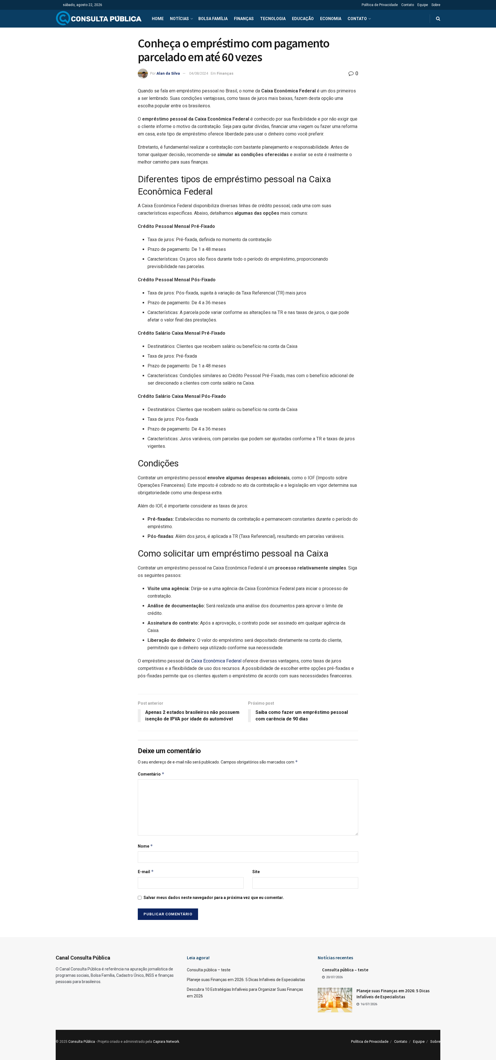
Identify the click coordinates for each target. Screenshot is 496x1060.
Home (158, 18)
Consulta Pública (81, 1042)
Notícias (179, 18)
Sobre (435, 5)
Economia (330, 18)
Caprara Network (166, 1042)
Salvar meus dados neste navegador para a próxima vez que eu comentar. (214, 897)
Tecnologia (273, 18)
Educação (303, 18)
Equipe (422, 5)
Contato (407, 5)
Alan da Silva (168, 73)
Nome (145, 846)
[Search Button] (438, 19)
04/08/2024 (198, 73)
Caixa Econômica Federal (216, 661)
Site (256, 871)
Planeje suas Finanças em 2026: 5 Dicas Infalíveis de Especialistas (246, 979)
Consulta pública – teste (208, 970)
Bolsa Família (213, 18)
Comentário (151, 774)
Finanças (244, 18)
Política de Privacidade (380, 5)
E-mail (146, 871)
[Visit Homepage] (99, 18)
